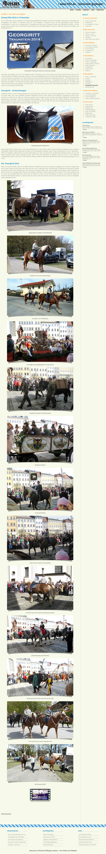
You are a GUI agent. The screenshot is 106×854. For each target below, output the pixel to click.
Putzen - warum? (89, 34)
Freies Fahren (89, 68)
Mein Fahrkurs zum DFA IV (92, 39)
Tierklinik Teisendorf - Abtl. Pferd (87, 844)
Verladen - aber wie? (90, 35)
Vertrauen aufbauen (90, 32)
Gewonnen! (88, 26)
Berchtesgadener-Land (85, 837)
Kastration (88, 37)
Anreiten (87, 78)
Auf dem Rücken (89, 48)
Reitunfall (87, 80)
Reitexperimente (89, 87)
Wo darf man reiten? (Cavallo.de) (17, 842)
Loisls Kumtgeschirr (90, 96)
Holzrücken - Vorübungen (92, 93)
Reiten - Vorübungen (90, 76)
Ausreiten (87, 83)
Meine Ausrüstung (48, 844)
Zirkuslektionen (89, 50)
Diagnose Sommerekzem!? (50, 839)
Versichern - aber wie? (14, 844)
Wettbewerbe (88, 113)
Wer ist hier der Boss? (91, 45)
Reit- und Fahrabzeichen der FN (16, 834)
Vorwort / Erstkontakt (90, 20)
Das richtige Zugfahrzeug (50, 842)
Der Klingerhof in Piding (85, 834)
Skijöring (87, 70)
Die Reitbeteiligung (90, 109)
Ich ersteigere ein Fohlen (91, 24)
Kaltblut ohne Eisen (90, 115)
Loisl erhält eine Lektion (91, 47)
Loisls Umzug (88, 104)
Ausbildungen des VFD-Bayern (16, 837)
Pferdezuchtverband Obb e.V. (86, 839)
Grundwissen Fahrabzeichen (15, 839)
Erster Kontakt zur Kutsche (92, 63)
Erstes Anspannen (90, 65)
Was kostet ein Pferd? (49, 837)
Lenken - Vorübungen (91, 61)
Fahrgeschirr (88, 58)
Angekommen (89, 108)
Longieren (88, 52)
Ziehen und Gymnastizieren (92, 98)
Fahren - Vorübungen (91, 60)
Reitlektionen (88, 81)
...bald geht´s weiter (90, 116)
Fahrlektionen (89, 67)
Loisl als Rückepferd (90, 95)
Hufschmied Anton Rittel (85, 842)
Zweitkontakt (88, 22)
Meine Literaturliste (48, 834)
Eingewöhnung (89, 106)
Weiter (85, 129)
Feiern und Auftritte (90, 111)
